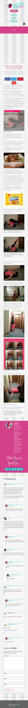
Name (5, 673)
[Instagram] (9, 469)
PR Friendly (14, 21)
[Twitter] (15, 469)
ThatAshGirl (9, 484)
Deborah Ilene (10, 549)
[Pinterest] (11, 11)
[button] (14, 30)
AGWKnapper (16, 705)
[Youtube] (14, 11)
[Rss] (16, 11)
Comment (6, 655)
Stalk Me (14, 18)
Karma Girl (9, 586)
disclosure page (18, 74)
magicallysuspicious (11, 624)
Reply (4, 499)
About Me (14, 15)
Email (5, 678)
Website (5, 684)
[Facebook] (6, 469)
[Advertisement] (14, 48)
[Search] (24, 24)
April (8, 517)
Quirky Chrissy (12, 505)
